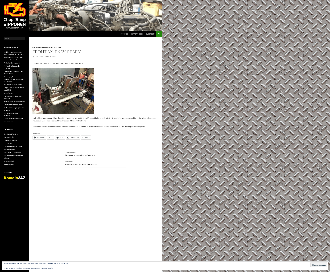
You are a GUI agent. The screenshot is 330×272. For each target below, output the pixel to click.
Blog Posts (150, 34)
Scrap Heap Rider (10, 149)
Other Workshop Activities (13, 146)
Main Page (124, 34)
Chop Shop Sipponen (41, 47)
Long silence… (8, 93)
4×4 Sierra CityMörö (11, 134)
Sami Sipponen (52, 57)
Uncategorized (9, 161)
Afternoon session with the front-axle (80, 153)
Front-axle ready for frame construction (81, 162)
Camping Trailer (9, 137)
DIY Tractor (56, 47)
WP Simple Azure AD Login (13, 85)
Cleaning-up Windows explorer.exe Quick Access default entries (14, 79)
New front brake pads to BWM (14, 105)
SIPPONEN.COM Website (12, 153)
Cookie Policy (48, 268)
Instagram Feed (137, 34)
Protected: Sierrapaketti (12, 63)
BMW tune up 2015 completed (14, 102)
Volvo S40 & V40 (9, 164)
